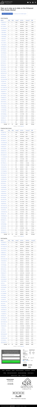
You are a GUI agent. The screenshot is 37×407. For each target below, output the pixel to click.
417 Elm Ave (3, 289)
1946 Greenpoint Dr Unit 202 (6, 285)
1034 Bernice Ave (4, 338)
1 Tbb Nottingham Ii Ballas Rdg (6, 36)
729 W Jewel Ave (4, 165)
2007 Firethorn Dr (4, 321)
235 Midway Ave (4, 244)
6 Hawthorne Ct (3, 22)
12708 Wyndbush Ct (4, 136)
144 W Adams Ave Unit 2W (5, 24)
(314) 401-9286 (10, 383)
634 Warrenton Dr (4, 169)
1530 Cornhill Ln (4, 250)
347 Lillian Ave (3, 291)
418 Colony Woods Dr (5, 167)
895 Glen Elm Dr (4, 73)
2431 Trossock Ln (4, 103)
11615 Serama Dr (4, 142)
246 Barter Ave (3, 315)
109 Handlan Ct (3, 311)
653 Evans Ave (3, 268)
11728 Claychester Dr (4, 44)
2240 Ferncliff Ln (4, 195)
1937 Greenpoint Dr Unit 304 (6, 248)
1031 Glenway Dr (4, 28)
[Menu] (35, 2)
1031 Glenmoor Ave (4, 111)
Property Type (25, 359)
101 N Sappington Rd (4, 171)
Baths (33, 352)
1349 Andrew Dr (4, 260)
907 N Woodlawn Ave (4, 197)
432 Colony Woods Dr (5, 199)
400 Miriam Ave (3, 150)
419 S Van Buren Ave (4, 59)
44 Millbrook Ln (3, 252)
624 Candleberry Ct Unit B (5, 148)
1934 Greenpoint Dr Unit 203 (6, 48)
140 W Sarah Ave (4, 211)
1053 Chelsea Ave (4, 295)
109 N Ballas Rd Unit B (5, 242)
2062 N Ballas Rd (4, 207)
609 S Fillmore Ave (4, 323)
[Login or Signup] (32, 2)
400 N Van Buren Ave (4, 54)
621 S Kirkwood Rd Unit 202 (6, 270)
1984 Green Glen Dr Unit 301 (6, 230)
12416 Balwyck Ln (4, 52)
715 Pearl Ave (3, 299)
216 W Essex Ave (4, 317)
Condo (28, 360)
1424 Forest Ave (4, 189)
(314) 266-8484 (10, 384)
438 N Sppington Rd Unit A (5, 287)
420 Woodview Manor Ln (5, 254)
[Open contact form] (27, 2)
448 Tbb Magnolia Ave (5, 113)
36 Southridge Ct (4, 279)
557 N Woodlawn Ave (4, 319)
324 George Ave (4, 232)
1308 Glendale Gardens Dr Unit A (6, 226)
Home (25, 360)
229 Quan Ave (3, 65)
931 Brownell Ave (4, 115)
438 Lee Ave (3, 303)
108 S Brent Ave (4, 179)
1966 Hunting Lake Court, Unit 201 (7, 105)
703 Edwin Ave (3, 81)
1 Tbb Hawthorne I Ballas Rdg (6, 32)
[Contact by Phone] (30, 2)
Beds (30, 352)
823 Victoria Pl (3, 332)
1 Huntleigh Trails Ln (4, 313)
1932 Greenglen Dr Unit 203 (6, 217)
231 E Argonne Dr (4, 87)
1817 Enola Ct (3, 61)
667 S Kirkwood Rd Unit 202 (6, 69)
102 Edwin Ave (3, 132)
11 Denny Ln (3, 327)
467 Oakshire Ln (4, 140)
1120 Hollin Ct (3, 329)
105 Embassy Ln (4, 309)
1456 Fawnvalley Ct (4, 325)
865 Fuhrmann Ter (4, 63)
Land (32, 360)
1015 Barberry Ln (4, 93)
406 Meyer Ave (3, 213)
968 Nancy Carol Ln (4, 120)
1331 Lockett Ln (3, 42)
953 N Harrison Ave (4, 101)
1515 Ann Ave (3, 262)
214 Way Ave (3, 221)
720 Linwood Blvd (4, 79)
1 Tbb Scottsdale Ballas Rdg (6, 34)
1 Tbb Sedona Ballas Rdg (5, 38)
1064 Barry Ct (3, 118)
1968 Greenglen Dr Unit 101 (6, 85)
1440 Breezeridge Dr (4, 177)
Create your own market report (20, 13)
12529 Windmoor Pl (4, 203)
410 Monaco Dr (3, 191)
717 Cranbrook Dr (4, 156)
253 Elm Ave (3, 256)
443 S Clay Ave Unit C (5, 56)
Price (24, 356)
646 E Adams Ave (4, 258)
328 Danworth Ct (4, 342)
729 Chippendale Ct (4, 144)
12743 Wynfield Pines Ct (5, 107)
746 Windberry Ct (4, 215)
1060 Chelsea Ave (4, 158)
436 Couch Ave (3, 175)
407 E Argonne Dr (4, 246)
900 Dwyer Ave (3, 77)
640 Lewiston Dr (4, 154)
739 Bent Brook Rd (4, 193)
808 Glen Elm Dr (4, 152)
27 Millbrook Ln (3, 275)
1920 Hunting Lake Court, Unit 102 (7, 67)
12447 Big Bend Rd (4, 297)
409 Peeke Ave (3, 201)
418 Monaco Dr (3, 146)
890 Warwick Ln (3, 219)
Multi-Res (25, 362)
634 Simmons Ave (4, 183)
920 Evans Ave (3, 228)
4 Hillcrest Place (4, 307)
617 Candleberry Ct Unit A (5, 293)
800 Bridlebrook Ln (4, 305)
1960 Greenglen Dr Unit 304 (6, 181)
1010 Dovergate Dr (4, 264)
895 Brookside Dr (4, 334)
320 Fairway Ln (3, 277)
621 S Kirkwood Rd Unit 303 (6, 26)
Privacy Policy (23, 398)
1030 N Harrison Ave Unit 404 (6, 281)
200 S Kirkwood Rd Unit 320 (6, 122)
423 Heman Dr (3, 75)
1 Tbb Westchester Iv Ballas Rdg (6, 30)
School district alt (25, 353)
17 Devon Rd (3, 40)
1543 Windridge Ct (4, 187)
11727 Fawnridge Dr (4, 83)
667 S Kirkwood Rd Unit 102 (6, 50)
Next (22, 126)
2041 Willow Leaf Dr (4, 162)
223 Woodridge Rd (4, 223)
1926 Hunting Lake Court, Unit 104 (7, 266)
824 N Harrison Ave (4, 71)
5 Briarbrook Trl (3, 91)
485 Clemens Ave (4, 301)
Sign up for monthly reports (7, 13)
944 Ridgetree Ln (4, 46)
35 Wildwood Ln (4, 97)
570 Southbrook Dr (4, 340)
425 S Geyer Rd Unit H (5, 134)
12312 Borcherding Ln (5, 209)
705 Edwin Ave (3, 160)
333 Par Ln (3, 283)
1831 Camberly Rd (4, 185)
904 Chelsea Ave (4, 173)
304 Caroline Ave (4, 205)
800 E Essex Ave (4, 89)
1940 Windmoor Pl (4, 99)
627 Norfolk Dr (3, 336)
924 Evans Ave (3, 138)
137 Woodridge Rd (4, 109)
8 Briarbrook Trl (3, 273)
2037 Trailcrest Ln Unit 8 (5, 95)
